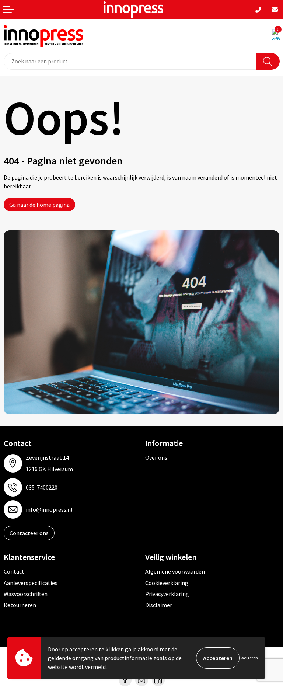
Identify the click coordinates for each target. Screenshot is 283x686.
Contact (14, 571)
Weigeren (249, 658)
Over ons (156, 457)
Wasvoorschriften (26, 594)
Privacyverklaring (167, 594)
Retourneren (20, 605)
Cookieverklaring (166, 582)
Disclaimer (158, 605)
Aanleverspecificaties (30, 582)
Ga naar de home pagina (39, 204)
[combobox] (130, 61)
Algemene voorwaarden (175, 571)
